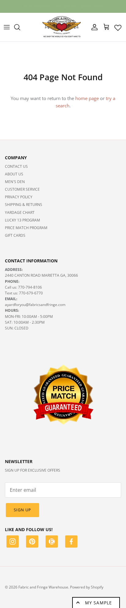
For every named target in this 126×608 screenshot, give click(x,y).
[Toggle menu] (6, 27)
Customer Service (22, 189)
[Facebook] (71, 542)
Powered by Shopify (86, 587)
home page (87, 98)
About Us (14, 174)
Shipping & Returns (23, 204)
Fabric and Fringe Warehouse (43, 587)
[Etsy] (51, 542)
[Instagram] (12, 542)
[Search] (20, 27)
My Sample (98, 603)
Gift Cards (15, 235)
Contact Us (16, 166)
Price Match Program (26, 227)
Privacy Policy (18, 197)
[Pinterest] (32, 542)
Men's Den (15, 181)
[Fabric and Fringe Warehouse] (62, 27)
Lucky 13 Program (22, 220)
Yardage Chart (20, 212)
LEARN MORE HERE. (95, 9)
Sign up (22, 510)
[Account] (93, 27)
